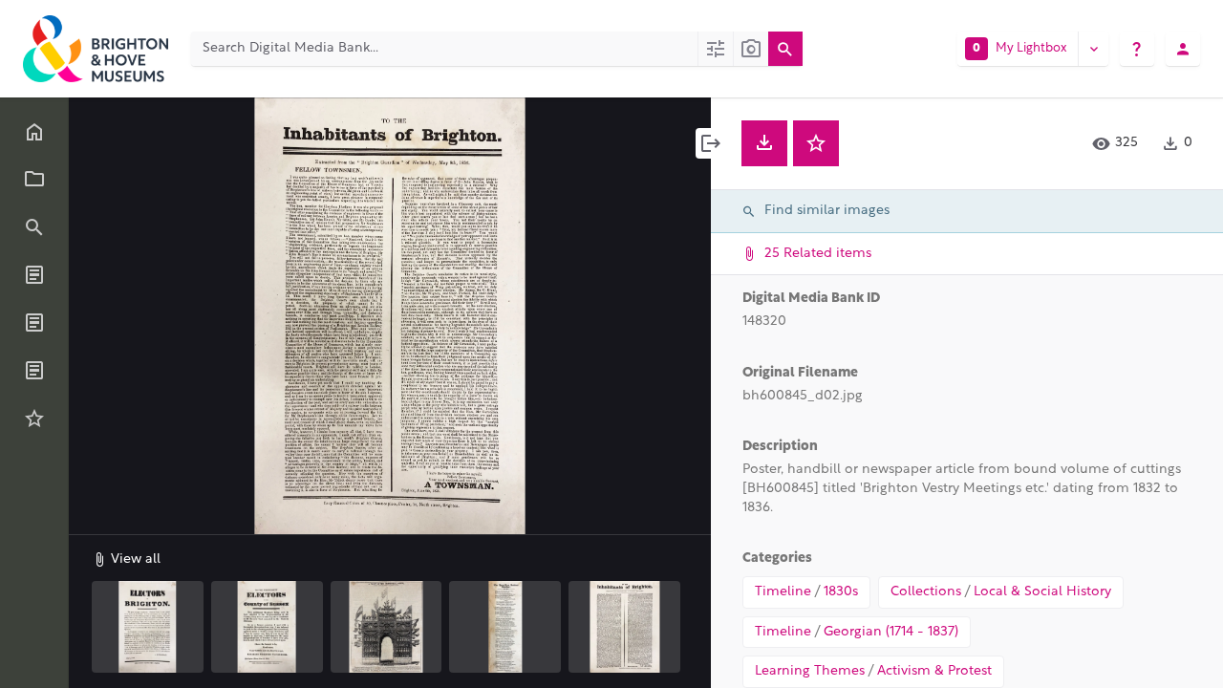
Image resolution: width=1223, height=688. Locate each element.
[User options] (1183, 49)
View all (134, 559)
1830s (841, 592)
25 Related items (816, 254)
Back (127, 125)
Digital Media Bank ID (811, 298)
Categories (777, 558)
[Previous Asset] (126, 316)
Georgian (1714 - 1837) (891, 632)
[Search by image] (750, 49)
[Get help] (1137, 49)
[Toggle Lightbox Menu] (1093, 49)
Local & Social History (1042, 592)
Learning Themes (810, 671)
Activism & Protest (934, 671)
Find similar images (827, 211)
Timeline (783, 592)
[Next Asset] (653, 316)
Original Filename (800, 373)
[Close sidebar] (711, 143)
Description (780, 447)
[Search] (785, 49)
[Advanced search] (715, 49)
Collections (925, 592)
